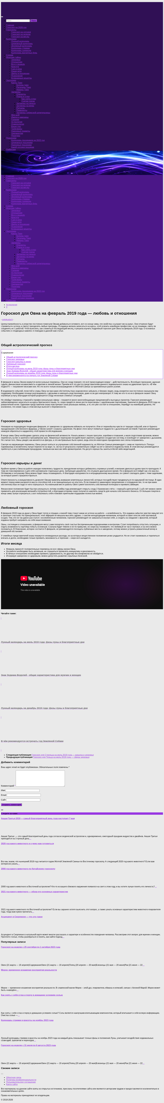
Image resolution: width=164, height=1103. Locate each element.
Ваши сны (16, 126)
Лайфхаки (11, 149)
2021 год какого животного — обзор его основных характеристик (34, 892)
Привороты (21, 110)
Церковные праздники (22, 143)
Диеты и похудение (20, 73)
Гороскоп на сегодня (21, 32)
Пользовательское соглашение (21, 1082)
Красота (15, 67)
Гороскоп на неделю (20, 34)
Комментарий (8, 786)
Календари (11, 39)
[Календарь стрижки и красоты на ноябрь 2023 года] (6, 1034)
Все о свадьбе (18, 64)
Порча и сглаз (23, 96)
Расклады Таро (23, 87)
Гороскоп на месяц (20, 37)
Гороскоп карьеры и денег (18, 362)
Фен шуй (15, 115)
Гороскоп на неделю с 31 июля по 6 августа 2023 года (28, 1045)
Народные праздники (21, 145)
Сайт (3, 800)
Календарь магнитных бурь (24, 53)
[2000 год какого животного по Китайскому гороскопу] (6, 882)
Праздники (11, 138)
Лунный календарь (20, 41)
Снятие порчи (28, 101)
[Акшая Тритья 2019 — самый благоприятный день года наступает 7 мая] (6, 832)
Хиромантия (17, 133)
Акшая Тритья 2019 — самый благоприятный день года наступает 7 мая (38, 818)
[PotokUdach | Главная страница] (28, 12)
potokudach (7, 319)
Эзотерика (11, 80)
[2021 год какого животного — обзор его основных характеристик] (6, 905)
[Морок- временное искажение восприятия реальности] (6, 983)
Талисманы (16, 129)
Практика (15, 136)
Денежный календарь (21, 46)
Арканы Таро (22, 90)
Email (3, 795)
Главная (10, 25)
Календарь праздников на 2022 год (28, 140)
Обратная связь (13, 1077)
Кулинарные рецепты (21, 78)
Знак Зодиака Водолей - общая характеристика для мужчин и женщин (39, 371)
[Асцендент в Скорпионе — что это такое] (6, 930)
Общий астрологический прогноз (21, 357)
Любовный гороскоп (15, 364)
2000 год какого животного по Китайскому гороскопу (28, 869)
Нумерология (17, 124)
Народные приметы (20, 131)
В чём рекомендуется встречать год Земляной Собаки (32, 375)
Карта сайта (12, 1084)
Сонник (9, 55)
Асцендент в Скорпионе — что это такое (22, 917)
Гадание (15, 119)
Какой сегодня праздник (22, 147)
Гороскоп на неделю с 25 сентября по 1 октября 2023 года (30, 947)
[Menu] (2, 16)
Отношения (16, 62)
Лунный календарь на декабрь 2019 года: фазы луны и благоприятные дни (42, 373)
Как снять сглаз (29, 99)
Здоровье (15, 60)
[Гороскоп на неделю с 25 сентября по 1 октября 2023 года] (6, 961)
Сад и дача (16, 69)
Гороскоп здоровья (15, 359)
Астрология (16, 122)
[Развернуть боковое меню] (2, 809)
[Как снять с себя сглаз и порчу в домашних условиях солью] (6, 1009)
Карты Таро (16, 83)
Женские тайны (13, 57)
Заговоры (16, 92)
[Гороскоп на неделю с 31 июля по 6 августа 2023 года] (6, 1059)
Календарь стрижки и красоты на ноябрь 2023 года (27, 1020)
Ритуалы (20, 108)
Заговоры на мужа (25, 106)
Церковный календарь (22, 43)
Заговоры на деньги (25, 103)
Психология (17, 76)
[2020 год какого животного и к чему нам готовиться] (6, 857)
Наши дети (16, 71)
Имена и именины (20, 117)
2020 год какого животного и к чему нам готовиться (27, 843)
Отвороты (21, 94)
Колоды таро (22, 85)
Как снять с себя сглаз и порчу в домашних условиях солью (32, 995)
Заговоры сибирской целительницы (33, 113)
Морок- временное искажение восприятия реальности (29, 970)
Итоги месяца (12, 366)
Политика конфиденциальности (21, 1080)
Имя (3, 790)
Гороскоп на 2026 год (16, 27)
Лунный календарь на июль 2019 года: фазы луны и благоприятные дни (40, 368)
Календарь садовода (21, 50)
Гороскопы (11, 30)
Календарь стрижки (20, 48)
